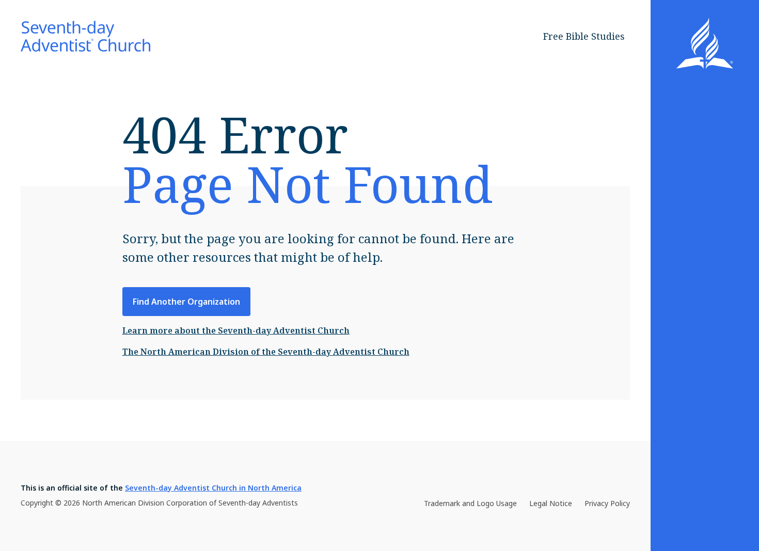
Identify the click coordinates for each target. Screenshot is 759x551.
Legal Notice (550, 503)
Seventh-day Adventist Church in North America (213, 488)
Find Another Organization (186, 301)
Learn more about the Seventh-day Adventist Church (236, 330)
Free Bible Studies (584, 36)
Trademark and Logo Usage (470, 503)
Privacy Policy (607, 503)
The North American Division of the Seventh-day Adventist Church (265, 351)
